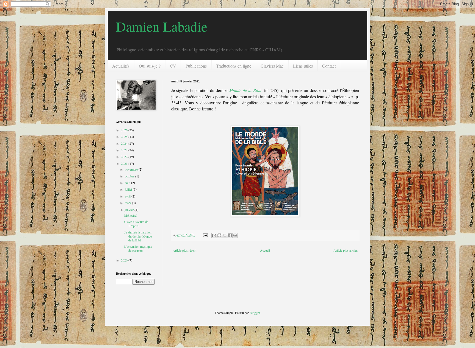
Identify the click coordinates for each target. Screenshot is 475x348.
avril (128, 196)
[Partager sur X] (224, 235)
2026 (124, 130)
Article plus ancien (345, 250)
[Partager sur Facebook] (230, 235)
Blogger (255, 312)
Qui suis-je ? (150, 66)
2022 (124, 156)
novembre (132, 169)
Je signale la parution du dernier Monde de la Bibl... (138, 236)
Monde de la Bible (245, 90)
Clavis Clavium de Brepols (136, 223)
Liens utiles (303, 66)
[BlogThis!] (219, 235)
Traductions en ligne (233, 66)
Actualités (120, 66)
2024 (124, 143)
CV (173, 66)
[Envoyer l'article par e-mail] (205, 235)
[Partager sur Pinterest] (235, 235)
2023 (124, 150)
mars (128, 203)
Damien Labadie (161, 26)
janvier (129, 209)
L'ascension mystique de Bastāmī (138, 248)
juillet (129, 189)
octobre (130, 176)
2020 (124, 260)
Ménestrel (130, 215)
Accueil (265, 250)
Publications (196, 66)
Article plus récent (184, 250)
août (128, 182)
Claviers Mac (272, 66)
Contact (329, 66)
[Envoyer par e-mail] (214, 235)
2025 (124, 136)
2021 (124, 163)
